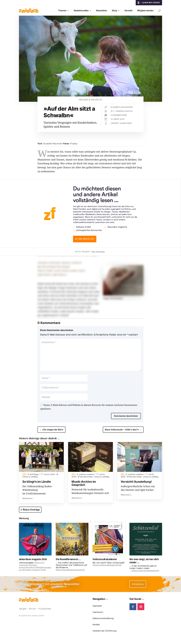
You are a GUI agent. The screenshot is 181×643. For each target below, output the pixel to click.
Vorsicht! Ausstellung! (136, 481)
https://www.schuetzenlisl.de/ (145, 570)
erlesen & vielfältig (90, 99)
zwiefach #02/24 (124, 111)
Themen (62, 10)
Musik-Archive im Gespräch (84, 483)
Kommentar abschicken (126, 416)
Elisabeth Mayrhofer (122, 107)
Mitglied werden (145, 10)
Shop (114, 10)
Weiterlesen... (28, 498)
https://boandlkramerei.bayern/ (70, 570)
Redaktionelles (81, 10)
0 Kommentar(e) (119, 115)
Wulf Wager (34, 474)
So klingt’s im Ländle (36, 481)
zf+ (112, 111)
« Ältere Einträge (30, 509)
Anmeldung (138, 584)
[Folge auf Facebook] (132, 606)
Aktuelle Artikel (86, 477)
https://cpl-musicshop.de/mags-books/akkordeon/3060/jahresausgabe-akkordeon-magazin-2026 (35, 566)
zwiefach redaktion (86, 474)
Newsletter (101, 10)
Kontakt (129, 10)
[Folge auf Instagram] (140, 606)
